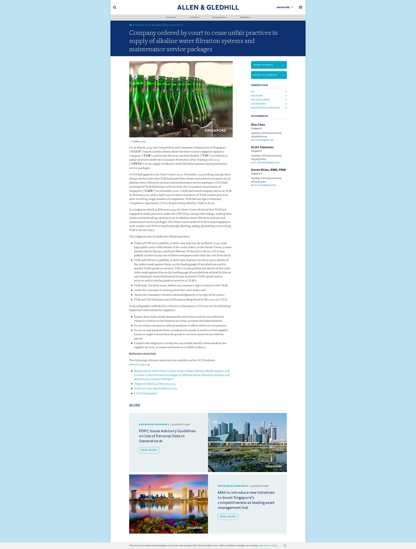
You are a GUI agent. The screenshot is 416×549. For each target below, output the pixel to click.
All (253, 91)
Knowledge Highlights (168, 25)
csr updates (258, 103)
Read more (149, 450)
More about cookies (268, 546)
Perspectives (219, 17)
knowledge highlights (265, 108)
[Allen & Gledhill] (208, 7)
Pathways (245, 17)
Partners (194, 17)
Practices (171, 17)
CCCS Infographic (145, 393)
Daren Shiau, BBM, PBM (268, 169)
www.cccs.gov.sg (139, 364)
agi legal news (260, 99)
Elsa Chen (258, 124)
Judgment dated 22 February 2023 (155, 384)
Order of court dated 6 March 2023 (155, 388)
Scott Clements (262, 147)
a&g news (257, 95)
